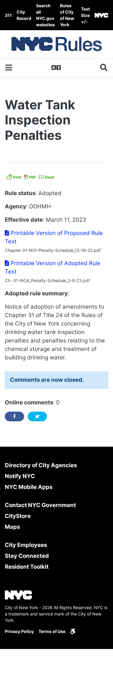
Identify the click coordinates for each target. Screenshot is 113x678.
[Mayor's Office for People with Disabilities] (72, 631)
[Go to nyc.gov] (101, 15)
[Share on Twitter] (37, 416)
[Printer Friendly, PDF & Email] (30, 176)
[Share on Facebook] (14, 416)
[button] (85, 15)
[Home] (56, 44)
